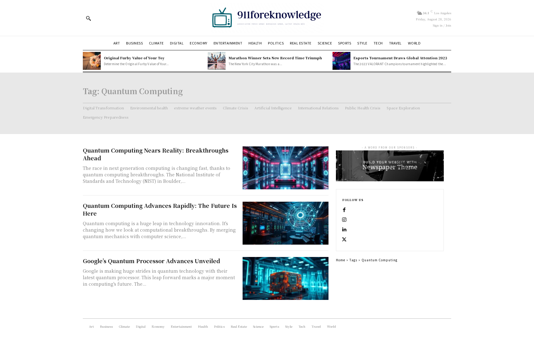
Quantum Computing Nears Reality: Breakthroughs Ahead (155, 154)
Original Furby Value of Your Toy (134, 57)
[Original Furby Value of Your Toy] (92, 61)
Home (340, 260)
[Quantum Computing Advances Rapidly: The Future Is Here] (285, 223)
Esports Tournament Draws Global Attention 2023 (400, 57)
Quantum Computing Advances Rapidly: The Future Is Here (160, 209)
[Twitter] (344, 240)
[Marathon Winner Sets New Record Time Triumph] (217, 61)
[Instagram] (344, 220)
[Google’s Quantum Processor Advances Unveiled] (285, 278)
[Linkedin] (344, 230)
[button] (88, 18)
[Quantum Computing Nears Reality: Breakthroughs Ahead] (285, 167)
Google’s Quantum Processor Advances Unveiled (151, 261)
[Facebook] (344, 210)
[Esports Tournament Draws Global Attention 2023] (341, 61)
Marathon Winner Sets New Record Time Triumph (275, 57)
